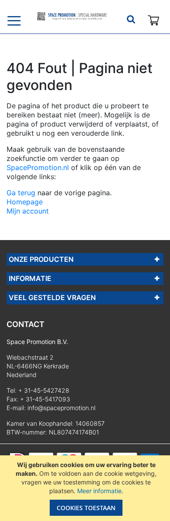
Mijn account (28, 211)
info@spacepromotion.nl (61, 407)
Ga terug (21, 192)
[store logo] (72, 16)
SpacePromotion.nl (38, 167)
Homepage (25, 201)
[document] (86, 488)
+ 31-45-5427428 (43, 390)
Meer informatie (99, 490)
